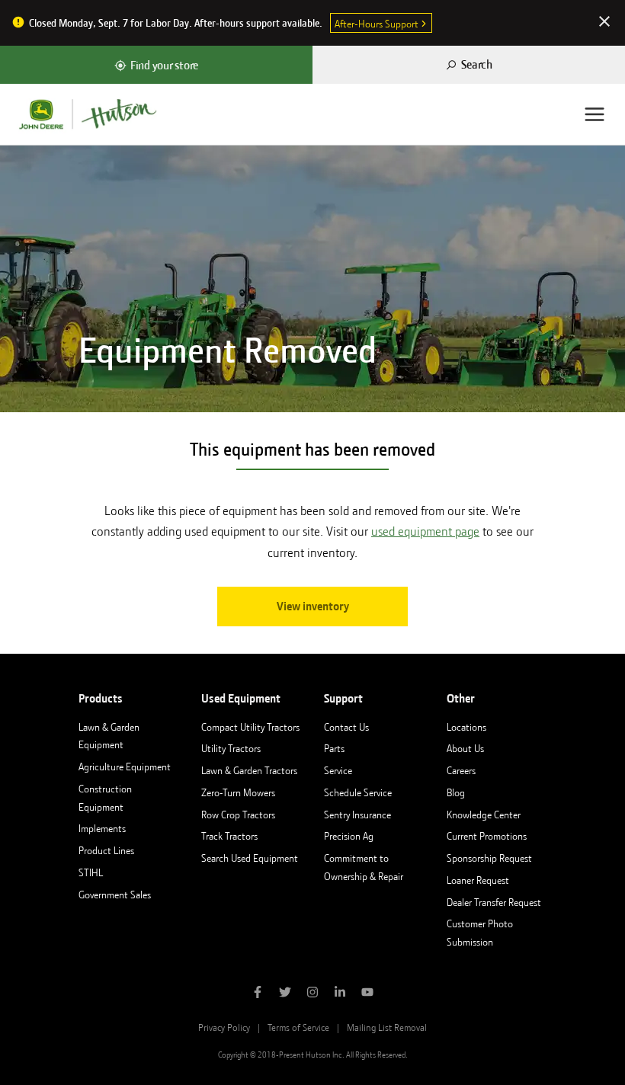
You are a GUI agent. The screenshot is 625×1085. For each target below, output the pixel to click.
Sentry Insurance (357, 814)
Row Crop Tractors (238, 814)
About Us (465, 748)
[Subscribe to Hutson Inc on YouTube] (367, 993)
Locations (466, 727)
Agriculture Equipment (125, 766)
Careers (461, 770)
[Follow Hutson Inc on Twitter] (285, 993)
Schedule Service (358, 792)
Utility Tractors (231, 748)
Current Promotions (487, 836)
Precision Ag (348, 836)
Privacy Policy (224, 1027)
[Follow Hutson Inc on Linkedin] (340, 993)
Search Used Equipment (249, 858)
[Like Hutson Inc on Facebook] (257, 993)
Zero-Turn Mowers (238, 792)
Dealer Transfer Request (494, 902)
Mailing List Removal (387, 1027)
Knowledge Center (484, 814)
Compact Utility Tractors (250, 727)
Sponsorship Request (489, 858)
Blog (456, 792)
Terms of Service (298, 1027)
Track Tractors (229, 836)
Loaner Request (478, 880)
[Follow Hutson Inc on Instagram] (312, 993)
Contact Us (346, 727)
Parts (334, 748)
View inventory (313, 606)
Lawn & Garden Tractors (249, 770)
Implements (102, 828)
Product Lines (106, 850)
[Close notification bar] (604, 23)
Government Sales (115, 894)
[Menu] (594, 114)
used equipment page (425, 531)
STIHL (91, 872)
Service (338, 770)
